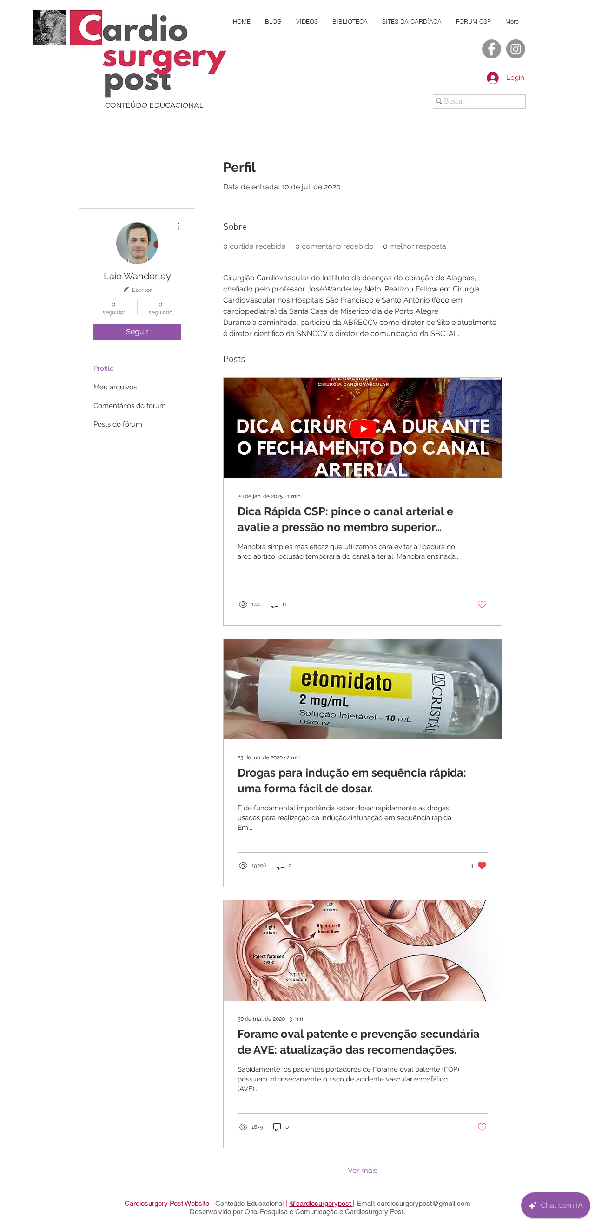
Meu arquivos (115, 387)
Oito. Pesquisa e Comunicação (291, 1212)
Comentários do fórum (129, 405)
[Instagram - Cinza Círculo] (515, 48)
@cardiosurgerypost (321, 1203)
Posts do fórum (117, 424)
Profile (103, 368)
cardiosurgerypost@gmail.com (423, 1203)
